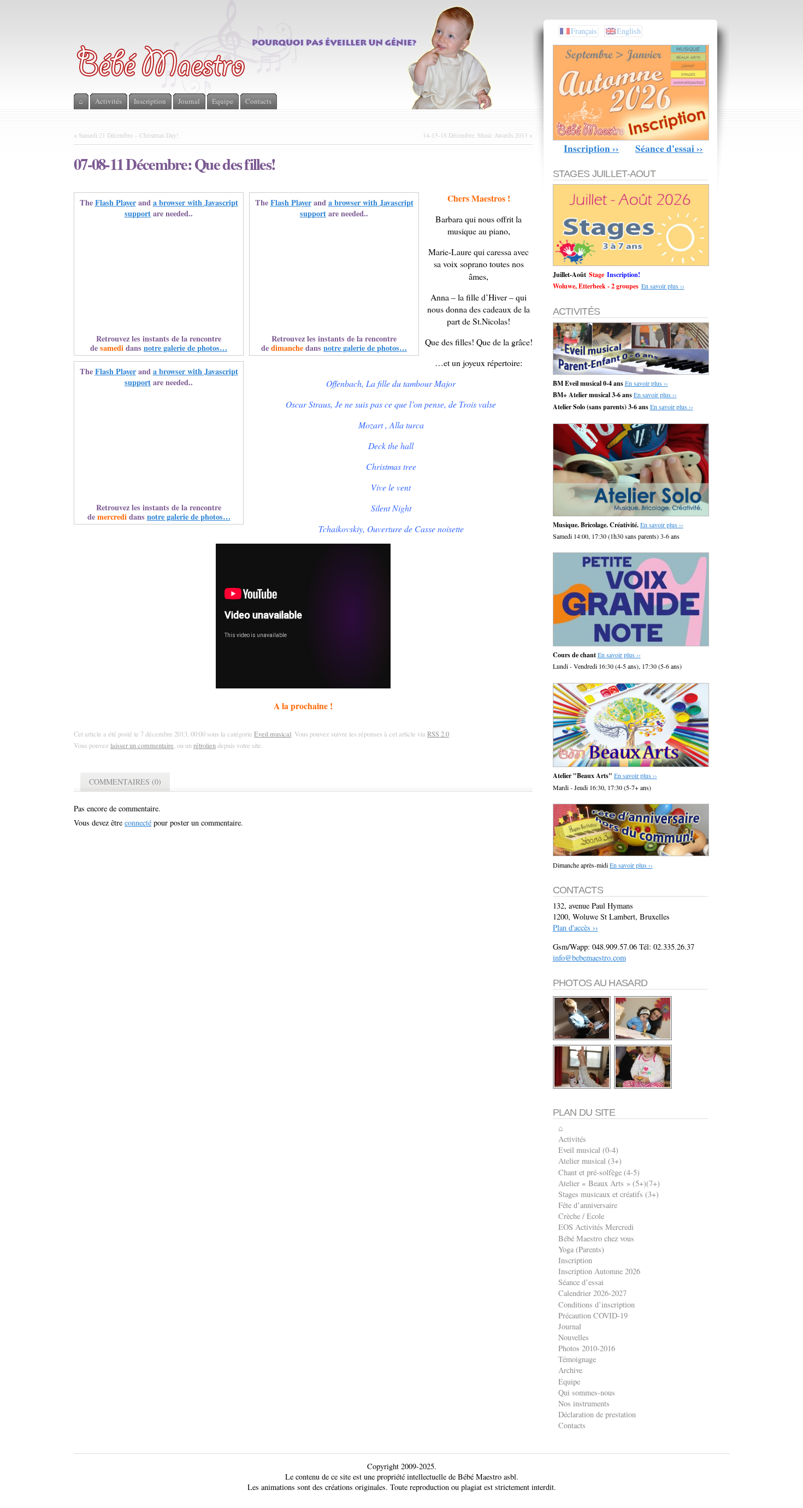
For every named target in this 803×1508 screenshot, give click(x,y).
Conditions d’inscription (596, 1304)
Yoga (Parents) (581, 1249)
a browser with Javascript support (181, 208)
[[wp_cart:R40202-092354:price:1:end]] (643, 1087)
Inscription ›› (591, 148)
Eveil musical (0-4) (588, 1150)
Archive (570, 1370)
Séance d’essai (581, 1282)
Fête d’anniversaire (587, 1205)
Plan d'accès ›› (575, 927)
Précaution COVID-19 (593, 1315)
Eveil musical (272, 733)
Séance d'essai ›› (669, 148)
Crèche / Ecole (581, 1216)
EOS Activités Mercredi (596, 1227)
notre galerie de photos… (185, 348)
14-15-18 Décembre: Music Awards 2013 (475, 135)
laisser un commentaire (142, 745)
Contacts (572, 1425)
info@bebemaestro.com (589, 957)
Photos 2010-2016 (586, 1348)
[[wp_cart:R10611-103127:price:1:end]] (643, 1038)
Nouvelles (573, 1337)
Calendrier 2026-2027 (592, 1293)
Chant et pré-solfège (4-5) (599, 1172)
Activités (572, 1139)
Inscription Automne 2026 (599, 1271)
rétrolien (204, 745)
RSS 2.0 (438, 733)
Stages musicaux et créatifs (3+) (608, 1194)
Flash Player (115, 202)
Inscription (575, 1260)
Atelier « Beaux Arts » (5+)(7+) (609, 1183)
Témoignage (577, 1359)
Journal (569, 1326)
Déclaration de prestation (597, 1414)
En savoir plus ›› (662, 285)
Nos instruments (584, 1403)
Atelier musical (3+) (590, 1161)
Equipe (569, 1381)
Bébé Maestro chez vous (596, 1238)
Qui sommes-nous (586, 1392)
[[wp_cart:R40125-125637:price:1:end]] (582, 1087)
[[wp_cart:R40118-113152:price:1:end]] (582, 1038)
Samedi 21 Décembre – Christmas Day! (129, 135)
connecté (138, 822)
